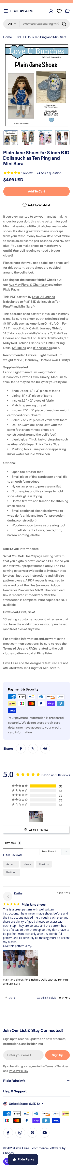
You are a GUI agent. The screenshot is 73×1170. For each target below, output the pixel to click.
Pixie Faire (21, 1148)
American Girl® (41, 323)
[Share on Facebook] (21, 748)
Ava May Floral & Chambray (28, 284)
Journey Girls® (50, 328)
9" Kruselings (42, 348)
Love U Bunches (43, 297)
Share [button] (11, 997)
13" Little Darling (53, 343)
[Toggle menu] (5, 11)
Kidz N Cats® (28, 328)
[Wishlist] (59, 11)
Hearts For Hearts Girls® (38, 338)
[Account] (51, 11)
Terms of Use (12, 648)
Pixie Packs (11, 289)
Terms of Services (57, 1066)
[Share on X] (33, 748)
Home (7, 37)
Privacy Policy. (18, 1071)
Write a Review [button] (38, 829)
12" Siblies (19, 348)
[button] (61, 997)
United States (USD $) (24, 1104)
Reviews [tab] (10, 843)
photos (44, 864)
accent (11, 864)
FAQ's (33, 648)
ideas (27, 864)
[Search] (64, 23)
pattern (11, 872)
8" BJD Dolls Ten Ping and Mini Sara (41, 37)
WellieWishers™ (40, 333)
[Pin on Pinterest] (45, 748)
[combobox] (36, 24)
